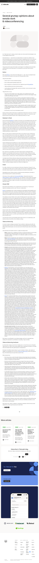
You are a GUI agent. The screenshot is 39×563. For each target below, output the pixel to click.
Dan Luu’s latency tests (23, 351)
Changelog (22, 551)
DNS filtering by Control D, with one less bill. (20, 1)
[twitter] (5, 407)
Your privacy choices (27, 551)
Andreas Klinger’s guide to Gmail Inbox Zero (11, 177)
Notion (8, 74)
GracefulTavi (30, 84)
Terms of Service (27, 542)
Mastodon (33, 549)
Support (21, 542)
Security (21, 549)
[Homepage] (7, 541)
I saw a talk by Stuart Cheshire (20, 330)
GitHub (33, 544)
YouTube (33, 554)
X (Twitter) (33, 556)
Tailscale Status (21, 554)
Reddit (33, 551)
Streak (4, 190)
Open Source (16, 549)
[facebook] (7, 407)
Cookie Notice (27, 549)
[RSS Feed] (19, 457)
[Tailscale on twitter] (23, 457)
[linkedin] (8, 407)
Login (25, 4)
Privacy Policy (27, 544)
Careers (16, 544)
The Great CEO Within (19, 176)
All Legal (27, 554)
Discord (33, 542)
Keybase (11, 120)
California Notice (27, 547)
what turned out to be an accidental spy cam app (24, 307)
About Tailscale (16, 542)
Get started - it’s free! (31, 4)
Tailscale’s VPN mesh (11, 238)
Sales (21, 544)
